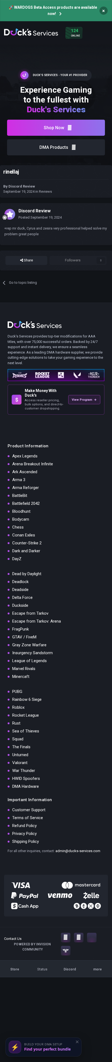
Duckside (20, 605)
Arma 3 (18, 479)
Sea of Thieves (25, 731)
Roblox (18, 707)
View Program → (84, 400)
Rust (16, 723)
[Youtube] (78, 937)
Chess (18, 527)
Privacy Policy (24, 833)
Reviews (45, 191)
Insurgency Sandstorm (32, 652)
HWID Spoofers (26, 778)
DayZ (16, 558)
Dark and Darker (26, 550)
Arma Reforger (25, 487)
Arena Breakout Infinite (32, 463)
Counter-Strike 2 (27, 543)
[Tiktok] (92, 937)
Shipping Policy (25, 841)
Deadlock (20, 581)
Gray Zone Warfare (29, 644)
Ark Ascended (24, 471)
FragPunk (20, 629)
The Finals (21, 746)
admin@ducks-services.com (77, 851)
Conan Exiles (23, 535)
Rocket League (25, 715)
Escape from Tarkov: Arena (36, 621)
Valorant (19, 762)
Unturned (20, 754)
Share (28, 260)
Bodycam (20, 519)
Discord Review (21, 186)
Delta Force (22, 597)
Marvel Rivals (23, 668)
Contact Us (12, 939)
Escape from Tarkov (30, 613)
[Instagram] (65, 937)
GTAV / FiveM (24, 637)
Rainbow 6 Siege (27, 699)
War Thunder (23, 770)
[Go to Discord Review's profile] (9, 214)
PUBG (17, 691)
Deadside (20, 589)
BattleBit (19, 495)
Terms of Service (27, 817)
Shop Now (54, 127)
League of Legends (29, 660)
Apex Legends (25, 456)
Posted (40, 217)
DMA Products (53, 147)
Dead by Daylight (26, 573)
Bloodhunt (21, 511)
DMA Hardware (25, 786)
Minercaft (20, 676)
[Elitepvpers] (65, 950)
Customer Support (28, 809)
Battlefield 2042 (26, 503)
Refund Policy (24, 825)
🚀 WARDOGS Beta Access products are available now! (53, 10)
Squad (17, 739)
